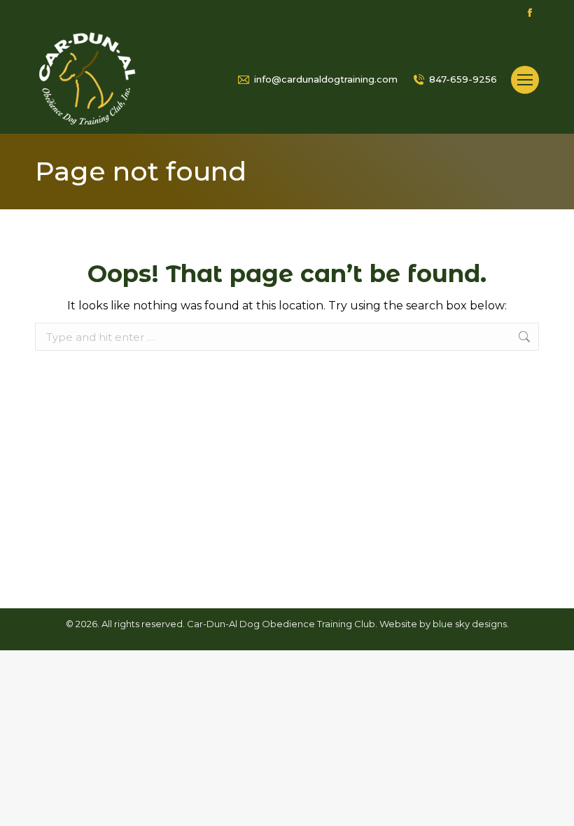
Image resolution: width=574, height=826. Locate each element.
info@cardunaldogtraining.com (326, 79)
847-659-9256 (463, 79)
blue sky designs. (471, 623)
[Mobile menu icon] (525, 80)
